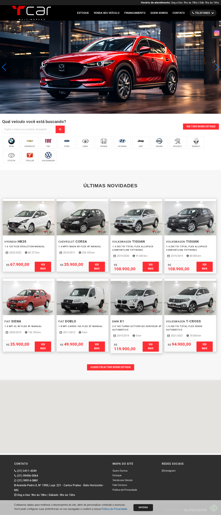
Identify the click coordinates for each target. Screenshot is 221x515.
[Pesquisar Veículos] (60, 129)
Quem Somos (159, 12)
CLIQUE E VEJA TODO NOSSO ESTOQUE (110, 367)
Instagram (170, 470)
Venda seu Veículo (106, 12)
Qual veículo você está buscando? (34, 121)
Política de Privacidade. (114, 508)
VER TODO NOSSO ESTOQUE (200, 126)
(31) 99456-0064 (27, 475)
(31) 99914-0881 (27, 480)
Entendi (143, 507)
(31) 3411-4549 (26, 470)
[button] (217, 67)
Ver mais (43, 266)
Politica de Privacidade (125, 489)
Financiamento (135, 12)
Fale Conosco (120, 485)
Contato (178, 12)
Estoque (83, 12)
